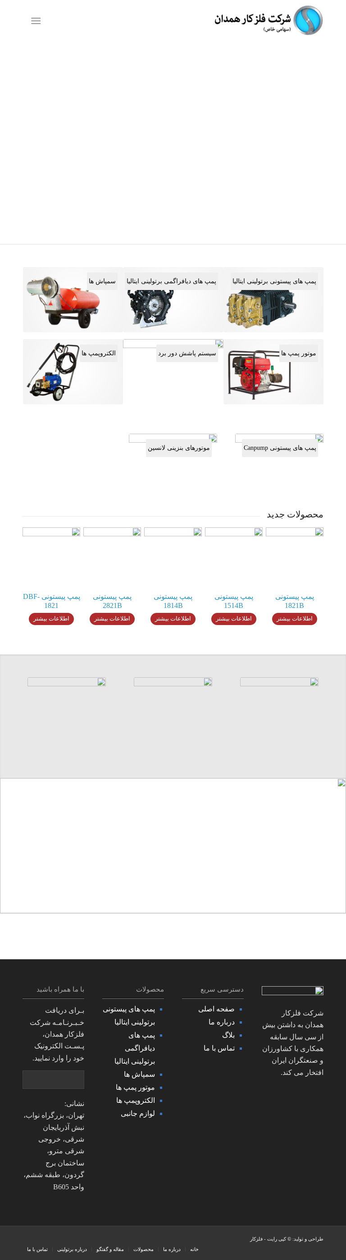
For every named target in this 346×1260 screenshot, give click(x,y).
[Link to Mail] (29, 1239)
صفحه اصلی (216, 1009)
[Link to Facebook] (83, 1239)
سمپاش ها (139, 1074)
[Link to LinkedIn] (43, 1239)
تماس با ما (219, 1048)
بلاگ (228, 1035)
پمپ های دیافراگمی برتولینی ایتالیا (134, 1048)
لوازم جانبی (138, 1113)
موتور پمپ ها (135, 1087)
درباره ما (222, 1022)
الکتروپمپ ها (135, 1100)
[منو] (37, 21)
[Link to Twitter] (70, 1239)
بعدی (325, 142)
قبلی (20, 142)
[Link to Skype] (56, 1239)
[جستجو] (53, 20)
